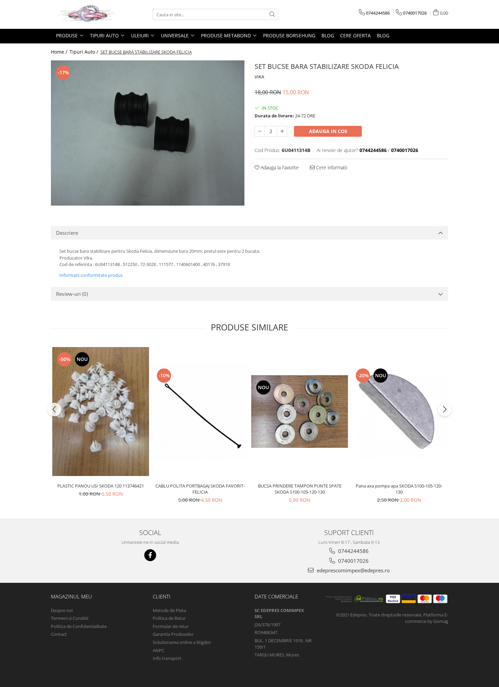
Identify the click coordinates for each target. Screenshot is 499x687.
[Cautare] (272, 14)
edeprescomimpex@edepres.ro (352, 570)
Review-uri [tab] (72, 293)
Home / (60, 52)
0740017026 (353, 560)
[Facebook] (150, 555)
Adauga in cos (328, 131)
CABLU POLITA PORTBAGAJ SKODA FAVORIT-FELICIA (200, 489)
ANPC (158, 650)
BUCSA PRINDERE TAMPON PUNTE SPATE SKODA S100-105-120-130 (299, 489)
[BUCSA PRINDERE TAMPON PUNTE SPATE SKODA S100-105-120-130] (299, 411)
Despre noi (62, 610)
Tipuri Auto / (84, 52)
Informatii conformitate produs (91, 275)
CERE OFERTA (355, 35)
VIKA (259, 77)
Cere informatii (331, 167)
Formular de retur (171, 626)
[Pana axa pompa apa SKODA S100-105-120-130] (399, 411)
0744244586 (353, 551)
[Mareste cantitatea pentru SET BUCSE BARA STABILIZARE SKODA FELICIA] (282, 131)
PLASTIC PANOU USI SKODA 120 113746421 (100, 486)
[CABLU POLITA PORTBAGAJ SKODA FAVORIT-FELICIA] (200, 411)
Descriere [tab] (67, 232)
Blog (327, 35)
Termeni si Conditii (69, 618)
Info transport (167, 658)
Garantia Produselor (173, 634)
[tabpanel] (147, 133)
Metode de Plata (169, 610)
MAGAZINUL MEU (71, 596)
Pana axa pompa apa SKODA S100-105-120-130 (399, 489)
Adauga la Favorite (279, 167)
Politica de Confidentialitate (79, 626)
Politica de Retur (169, 618)
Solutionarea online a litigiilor (182, 642)
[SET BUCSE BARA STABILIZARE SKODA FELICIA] (147, 133)
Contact (59, 634)
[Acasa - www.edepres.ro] (85, 14)
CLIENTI (161, 596)
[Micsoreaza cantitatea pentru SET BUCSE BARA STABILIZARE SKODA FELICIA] (260, 131)
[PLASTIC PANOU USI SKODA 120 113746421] (100, 411)
